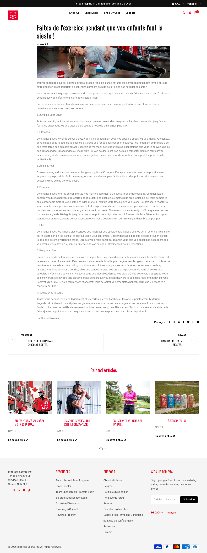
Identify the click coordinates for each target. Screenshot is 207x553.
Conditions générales (116, 509)
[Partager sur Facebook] (170, 322)
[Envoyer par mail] (198, 322)
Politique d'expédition (116, 491)
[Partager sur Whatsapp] (193, 322)
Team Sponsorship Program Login (75, 491)
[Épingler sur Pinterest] (179, 322)
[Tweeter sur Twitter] (174, 322)
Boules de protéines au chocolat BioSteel (40, 343)
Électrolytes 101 (177, 421)
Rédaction (109, 526)
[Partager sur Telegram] (188, 322)
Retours (108, 503)
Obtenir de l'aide (113, 480)
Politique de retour (114, 497)
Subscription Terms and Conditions (123, 514)
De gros (108, 486)
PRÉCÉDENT (26, 335)
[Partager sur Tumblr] (184, 322)
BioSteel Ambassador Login (71, 497)
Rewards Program (66, 514)
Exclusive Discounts (67, 503)
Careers (108, 532)
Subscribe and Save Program (72, 480)
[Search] (184, 12)
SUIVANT (182, 335)
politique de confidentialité (119, 520)
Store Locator (63, 486)
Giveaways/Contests (68, 509)
